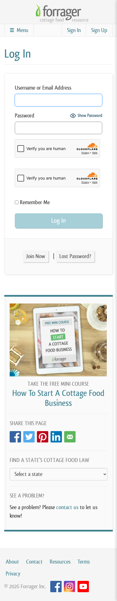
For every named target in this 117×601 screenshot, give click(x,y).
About (12, 561)
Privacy (13, 573)
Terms (84, 561)
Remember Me (34, 202)
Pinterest (42, 435)
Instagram (69, 586)
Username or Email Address (43, 87)
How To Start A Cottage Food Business (58, 398)
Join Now (35, 256)
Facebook (15, 435)
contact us (67, 507)
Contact (34, 561)
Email (69, 435)
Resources (60, 561)
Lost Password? (75, 256)
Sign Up (99, 30)
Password (24, 115)
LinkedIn (56, 435)
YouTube (83, 586)
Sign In (74, 30)
